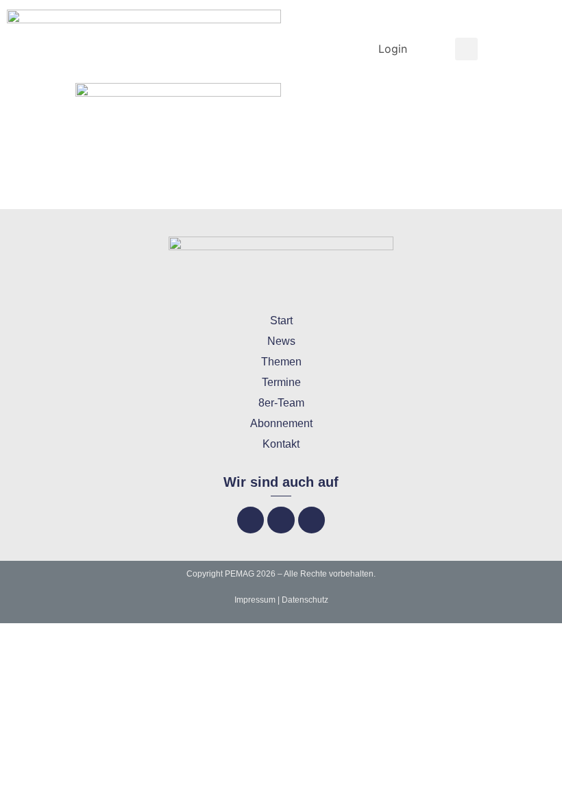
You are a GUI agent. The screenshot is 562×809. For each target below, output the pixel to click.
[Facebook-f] (250, 520)
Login (392, 49)
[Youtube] (311, 520)
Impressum (255, 600)
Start (281, 320)
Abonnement (281, 423)
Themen (281, 361)
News (281, 341)
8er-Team (281, 403)
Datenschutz (305, 600)
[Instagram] (280, 520)
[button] (466, 49)
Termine (281, 382)
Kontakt (281, 444)
